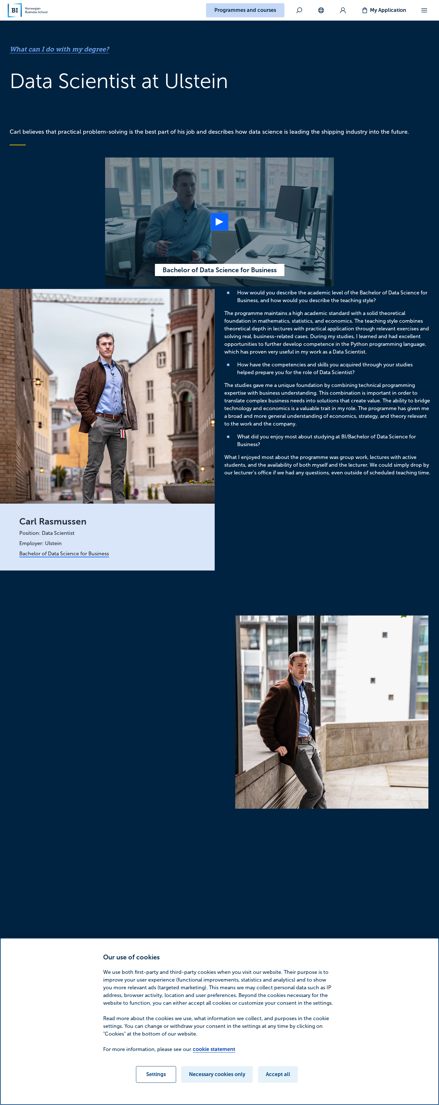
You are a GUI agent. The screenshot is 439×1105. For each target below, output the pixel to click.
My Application (388, 10)
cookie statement (214, 1049)
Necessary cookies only (217, 1074)
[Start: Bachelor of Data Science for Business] (219, 222)
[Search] (299, 10)
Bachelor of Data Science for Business (64, 553)
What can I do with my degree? (59, 49)
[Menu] (424, 10)
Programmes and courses (245, 10)
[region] (219, 1021)
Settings (156, 1074)
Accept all (278, 1074)
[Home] (28, 10)
